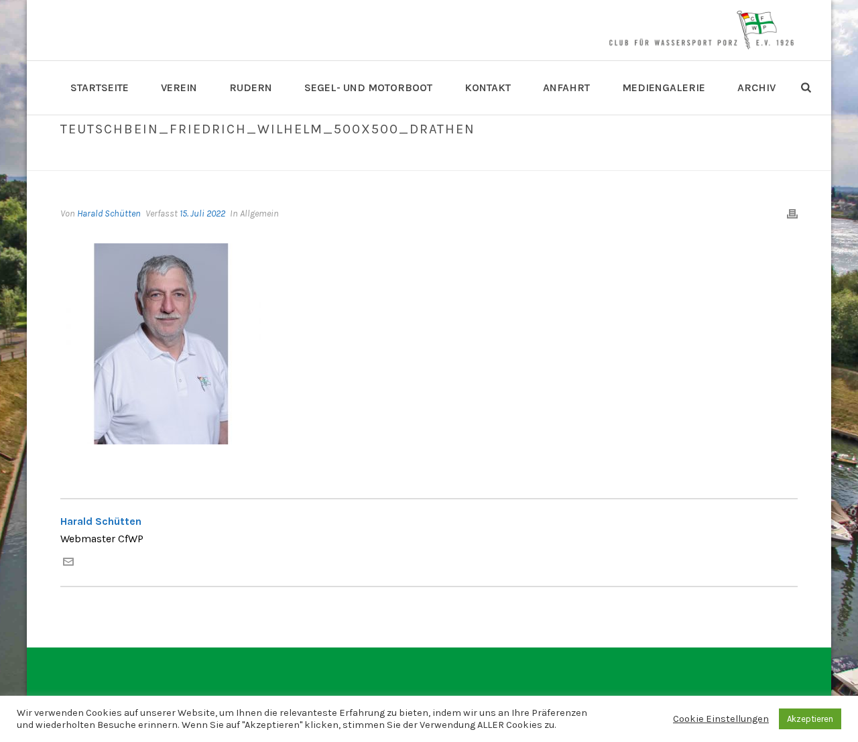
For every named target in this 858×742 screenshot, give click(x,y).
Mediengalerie (663, 87)
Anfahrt (566, 87)
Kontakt (488, 87)
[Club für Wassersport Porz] (701, 30)
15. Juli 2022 (202, 213)
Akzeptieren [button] (810, 719)
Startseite (99, 87)
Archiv (756, 87)
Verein (179, 87)
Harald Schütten (109, 213)
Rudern (250, 87)
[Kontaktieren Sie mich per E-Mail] (68, 563)
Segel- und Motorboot (368, 87)
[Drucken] (792, 213)
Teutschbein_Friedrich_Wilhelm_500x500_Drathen (442, 157)
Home (309, 157)
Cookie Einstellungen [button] (721, 719)
